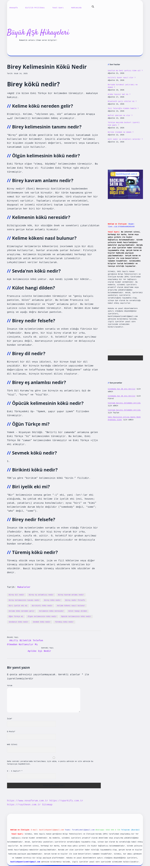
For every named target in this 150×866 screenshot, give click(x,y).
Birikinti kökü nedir (42, 606)
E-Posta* (11, 732)
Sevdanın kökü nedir (18, 622)
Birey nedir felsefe (75, 600)
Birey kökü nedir (52, 600)
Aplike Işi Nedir (39, 651)
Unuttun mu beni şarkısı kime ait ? (125, 71)
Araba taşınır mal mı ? (119, 94)
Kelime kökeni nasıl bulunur (71, 606)
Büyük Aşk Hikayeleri (38, 32)
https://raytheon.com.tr (24, 804)
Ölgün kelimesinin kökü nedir (42, 617)
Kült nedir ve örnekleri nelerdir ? (125, 139)
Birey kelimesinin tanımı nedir (24, 600)
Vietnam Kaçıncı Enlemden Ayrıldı (124, 403)
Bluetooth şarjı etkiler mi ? (122, 101)
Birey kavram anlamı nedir (71, 595)
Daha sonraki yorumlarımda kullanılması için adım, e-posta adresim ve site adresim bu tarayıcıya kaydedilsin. (50, 762)
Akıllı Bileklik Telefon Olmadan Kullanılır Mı (25, 642)
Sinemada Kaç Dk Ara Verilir (121, 389)
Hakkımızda (76, 8)
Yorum (9, 686)
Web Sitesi (12, 745)
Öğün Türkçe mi (16, 617)
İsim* (9, 719)
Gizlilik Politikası (35, 8)
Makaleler (23, 587)
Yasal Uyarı (58, 8)
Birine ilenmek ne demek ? (120, 132)
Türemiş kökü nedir (64, 622)
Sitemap (47, 804)
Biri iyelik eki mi (18, 606)
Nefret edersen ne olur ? (120, 116)
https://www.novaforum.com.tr (27, 800)
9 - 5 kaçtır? (14, 771)
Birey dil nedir (16, 595)
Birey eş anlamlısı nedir (41, 595)
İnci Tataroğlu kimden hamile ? (123, 108)
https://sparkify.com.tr (66, 800)
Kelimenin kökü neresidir (51, 611)
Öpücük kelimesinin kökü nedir (76, 617)
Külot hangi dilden (77, 611)
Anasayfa (13, 8)
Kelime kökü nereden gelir (21, 611)
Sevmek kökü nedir (41, 622)
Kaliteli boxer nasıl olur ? (121, 78)
